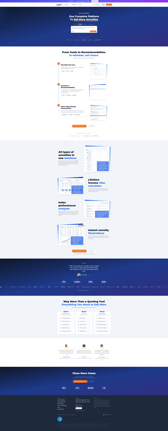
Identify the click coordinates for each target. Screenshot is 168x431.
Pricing (80, 4)
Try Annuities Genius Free (79, 126)
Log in (103, 4)
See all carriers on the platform (83, 290)
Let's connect (78, 408)
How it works (61, 400)
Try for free (109, 4)
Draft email (93, 96)
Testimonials (74, 4)
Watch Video (92, 126)
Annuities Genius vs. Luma (83, 401)
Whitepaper (60, 409)
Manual (96, 67)
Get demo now (61, 401)
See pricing (60, 403)
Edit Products (98, 96)
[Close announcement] (116, 1)
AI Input (92, 67)
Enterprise (66, 4)
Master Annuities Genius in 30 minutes (82, 1)
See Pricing (91, 381)
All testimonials (62, 405)
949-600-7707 (79, 406)
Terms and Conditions (81, 410)
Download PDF (103, 96)
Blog (58, 407)
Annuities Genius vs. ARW (82, 400)
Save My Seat (94, 1)
